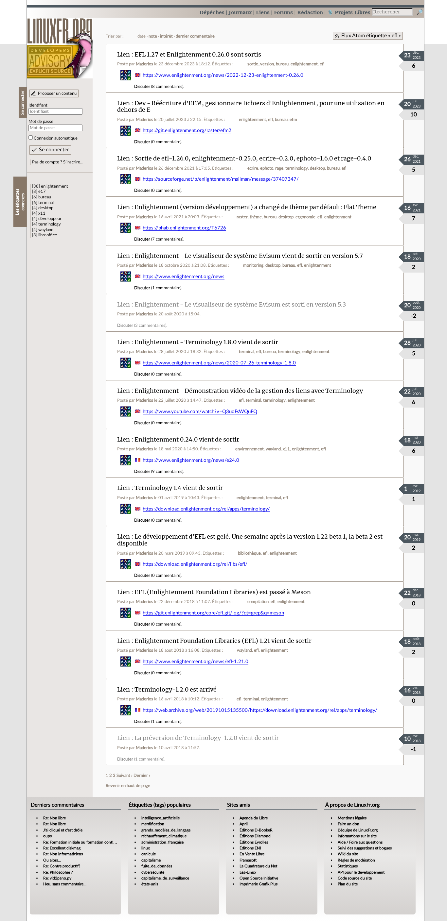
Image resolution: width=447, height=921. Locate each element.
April (244, 824)
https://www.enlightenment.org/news (183, 276)
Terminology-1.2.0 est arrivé (175, 689)
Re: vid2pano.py (57, 878)
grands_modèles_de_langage (165, 830)
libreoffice (47, 235)
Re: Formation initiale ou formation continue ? (82, 842)
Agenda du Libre (254, 818)
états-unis (149, 884)
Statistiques (348, 866)
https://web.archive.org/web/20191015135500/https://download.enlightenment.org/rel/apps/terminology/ (260, 710)
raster (242, 217)
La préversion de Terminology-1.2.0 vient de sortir (206, 738)
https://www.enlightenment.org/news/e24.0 (191, 460)
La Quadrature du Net (258, 866)
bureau (44, 197)
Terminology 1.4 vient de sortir (178, 488)
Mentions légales (352, 818)
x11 (41, 213)
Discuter (142, 87)
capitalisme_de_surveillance (165, 878)
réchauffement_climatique (164, 836)
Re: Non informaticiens (63, 854)
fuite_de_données (156, 866)
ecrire (252, 168)
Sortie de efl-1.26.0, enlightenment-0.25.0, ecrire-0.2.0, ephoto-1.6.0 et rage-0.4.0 (252, 158)
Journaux (240, 12)
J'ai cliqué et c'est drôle (62, 830)
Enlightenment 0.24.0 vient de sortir (186, 439)
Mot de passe (40, 122)
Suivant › (124, 776)
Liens (263, 12)
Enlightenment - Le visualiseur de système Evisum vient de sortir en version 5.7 (248, 256)
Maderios (144, 64)
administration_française (162, 842)
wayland (45, 230)
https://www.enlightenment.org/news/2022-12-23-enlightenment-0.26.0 (223, 75)
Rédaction (310, 12)
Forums (283, 12)
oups (47, 836)
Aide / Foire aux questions (360, 842)
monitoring (253, 265)
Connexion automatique (56, 138)
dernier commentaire (195, 36)
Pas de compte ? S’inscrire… (57, 162)
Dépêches (212, 12)
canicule (148, 854)
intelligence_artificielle (160, 818)
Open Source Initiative (259, 878)
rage (279, 168)
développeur (50, 219)
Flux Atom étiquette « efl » (371, 35)
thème (256, 217)
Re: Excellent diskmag (61, 848)
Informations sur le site (357, 836)
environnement (249, 449)
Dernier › (142, 776)
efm (293, 120)
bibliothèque (249, 553)
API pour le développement (361, 872)
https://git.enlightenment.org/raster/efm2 (187, 130)
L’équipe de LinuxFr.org (358, 830)
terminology (49, 224)
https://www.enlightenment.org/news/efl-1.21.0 (195, 661)
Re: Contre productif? (61, 866)
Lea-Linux (248, 872)
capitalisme (151, 860)
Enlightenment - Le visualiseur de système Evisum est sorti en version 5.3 (240, 304)
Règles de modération (356, 860)
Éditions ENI (250, 848)
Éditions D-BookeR (256, 830)
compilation (258, 602)
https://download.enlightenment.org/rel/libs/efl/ (195, 564)
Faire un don (348, 824)
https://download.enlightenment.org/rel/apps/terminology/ (206, 509)
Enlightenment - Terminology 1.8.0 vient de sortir (206, 342)
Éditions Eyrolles (254, 842)
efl (322, 64)
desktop (45, 208)
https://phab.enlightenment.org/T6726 (184, 228)
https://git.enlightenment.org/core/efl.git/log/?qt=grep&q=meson (213, 613)
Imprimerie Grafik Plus (258, 884)
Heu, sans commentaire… (64, 884)
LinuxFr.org (60, 45)
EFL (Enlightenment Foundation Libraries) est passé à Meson (222, 592)
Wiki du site (348, 854)
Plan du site (348, 884)
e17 (42, 191)
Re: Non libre (54, 818)
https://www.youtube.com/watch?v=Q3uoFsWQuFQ (200, 411)
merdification (152, 824)
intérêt (166, 36)
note (153, 36)
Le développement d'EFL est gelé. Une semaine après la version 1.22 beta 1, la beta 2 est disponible (250, 540)
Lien (123, 54)
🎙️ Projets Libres (348, 12)
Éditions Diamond (255, 836)
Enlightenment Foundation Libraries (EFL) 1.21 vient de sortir (223, 641)
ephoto (266, 168)
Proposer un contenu (57, 93)
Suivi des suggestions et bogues (365, 848)
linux (145, 848)
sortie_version (260, 64)
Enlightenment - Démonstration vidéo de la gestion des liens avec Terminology (248, 390)
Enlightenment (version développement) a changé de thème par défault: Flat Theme (255, 207)
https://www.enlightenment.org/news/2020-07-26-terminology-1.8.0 (219, 362)
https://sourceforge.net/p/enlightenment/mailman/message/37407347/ (221, 179)
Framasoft (248, 860)
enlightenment (54, 186)
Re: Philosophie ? (58, 872)
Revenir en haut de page (128, 786)
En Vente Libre (252, 854)
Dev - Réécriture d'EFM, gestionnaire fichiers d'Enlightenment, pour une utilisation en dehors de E (250, 106)
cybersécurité (152, 872)
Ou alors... (52, 860)
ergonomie (305, 217)
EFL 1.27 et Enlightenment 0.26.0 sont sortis (197, 54)
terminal (46, 203)
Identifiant (37, 105)
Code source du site (355, 878)
